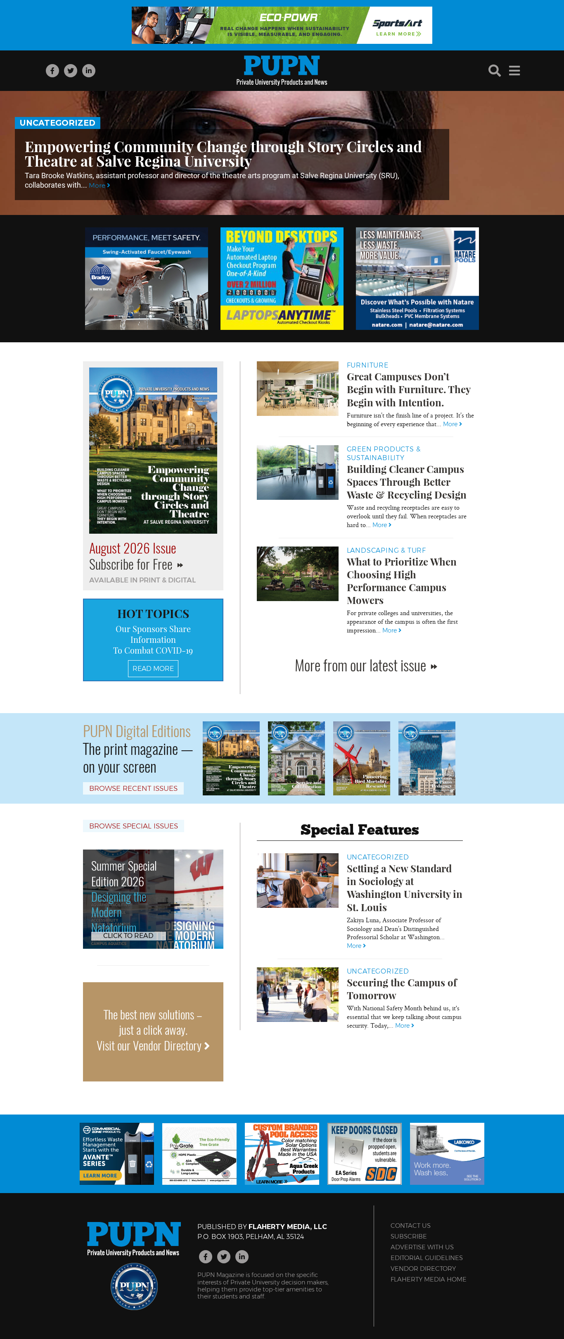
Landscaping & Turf (386, 550)
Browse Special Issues (133, 826)
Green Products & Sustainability (384, 453)
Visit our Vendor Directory (150, 1045)
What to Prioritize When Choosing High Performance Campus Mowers (402, 581)
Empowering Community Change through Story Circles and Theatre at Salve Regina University (223, 153)
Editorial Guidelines (427, 1258)
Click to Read (128, 936)
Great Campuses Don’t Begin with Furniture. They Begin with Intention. (408, 389)
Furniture (368, 365)
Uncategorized (57, 123)
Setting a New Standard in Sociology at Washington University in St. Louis (404, 888)
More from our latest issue (362, 664)
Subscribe (409, 1236)
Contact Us (411, 1225)
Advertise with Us (422, 1247)
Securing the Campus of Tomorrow (402, 989)
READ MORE (153, 669)
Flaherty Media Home (429, 1279)
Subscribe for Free (132, 563)
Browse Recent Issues (133, 788)
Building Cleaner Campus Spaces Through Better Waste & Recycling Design (407, 481)
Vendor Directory (423, 1268)
